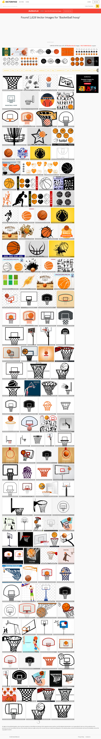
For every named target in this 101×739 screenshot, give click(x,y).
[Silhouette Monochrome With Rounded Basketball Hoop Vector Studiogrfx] (19, 678)
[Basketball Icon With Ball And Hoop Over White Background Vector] (66, 644)
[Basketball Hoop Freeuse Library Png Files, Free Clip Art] (29, 423)
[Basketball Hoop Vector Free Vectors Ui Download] (63, 627)
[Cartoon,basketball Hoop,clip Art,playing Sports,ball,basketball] (14, 137)
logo (53, 70)
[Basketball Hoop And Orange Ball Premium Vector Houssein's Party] (47, 574)
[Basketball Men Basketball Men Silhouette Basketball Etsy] (65, 265)
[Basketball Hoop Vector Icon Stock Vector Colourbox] (66, 661)
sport (35, 70)
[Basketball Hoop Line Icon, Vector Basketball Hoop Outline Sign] (11, 101)
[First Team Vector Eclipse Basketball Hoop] (31, 336)
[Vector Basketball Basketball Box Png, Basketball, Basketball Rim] (10, 118)
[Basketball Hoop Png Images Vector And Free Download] (11, 299)
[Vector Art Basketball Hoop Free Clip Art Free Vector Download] (29, 627)
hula (48, 70)
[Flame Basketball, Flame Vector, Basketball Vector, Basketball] (28, 281)
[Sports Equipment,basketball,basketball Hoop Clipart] (46, 118)
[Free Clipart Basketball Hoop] (27, 610)
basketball (6, 70)
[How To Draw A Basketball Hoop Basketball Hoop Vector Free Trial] (29, 101)
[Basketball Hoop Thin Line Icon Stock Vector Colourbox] (10, 489)
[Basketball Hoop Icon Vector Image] (65, 574)
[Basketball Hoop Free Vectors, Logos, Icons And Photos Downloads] (10, 472)
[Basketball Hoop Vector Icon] (66, 423)
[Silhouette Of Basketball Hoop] (38, 524)
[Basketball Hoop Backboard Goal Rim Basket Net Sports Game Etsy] (14, 371)
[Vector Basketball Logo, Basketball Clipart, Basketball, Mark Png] (22, 153)
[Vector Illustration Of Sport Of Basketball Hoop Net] (66, 524)
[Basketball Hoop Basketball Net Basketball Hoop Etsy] (12, 83)
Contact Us (88, 737)
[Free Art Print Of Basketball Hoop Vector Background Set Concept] (9, 524)
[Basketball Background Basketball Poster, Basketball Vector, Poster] (32, 265)
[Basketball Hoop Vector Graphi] (30, 661)
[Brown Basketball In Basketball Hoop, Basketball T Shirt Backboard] (65, 101)
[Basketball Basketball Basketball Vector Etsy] (26, 215)
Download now (68, 11)
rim (84, 70)
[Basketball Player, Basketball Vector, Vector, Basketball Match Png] (6, 199)
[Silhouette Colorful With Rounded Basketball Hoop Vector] (48, 644)
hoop (12, 70)
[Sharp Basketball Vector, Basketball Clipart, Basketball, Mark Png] (66, 232)
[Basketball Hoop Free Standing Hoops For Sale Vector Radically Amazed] (12, 556)
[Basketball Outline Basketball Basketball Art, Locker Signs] (46, 183)
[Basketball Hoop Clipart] (64, 354)
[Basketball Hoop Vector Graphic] (47, 299)
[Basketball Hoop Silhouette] (29, 299)
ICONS (27, 2)
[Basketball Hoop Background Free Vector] (10, 455)
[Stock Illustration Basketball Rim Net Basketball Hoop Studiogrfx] (66, 118)
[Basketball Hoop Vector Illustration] (66, 489)
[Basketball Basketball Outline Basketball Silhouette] (27, 183)
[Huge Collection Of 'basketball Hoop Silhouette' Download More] (11, 627)
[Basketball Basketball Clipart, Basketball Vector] (40, 153)
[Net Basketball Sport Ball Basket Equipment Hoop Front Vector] (37, 439)
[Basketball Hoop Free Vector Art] (32, 388)
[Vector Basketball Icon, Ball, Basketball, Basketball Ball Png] (9, 183)
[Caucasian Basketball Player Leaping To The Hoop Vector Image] (29, 593)
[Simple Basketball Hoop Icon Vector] (9, 439)
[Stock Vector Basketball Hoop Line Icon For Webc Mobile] (51, 524)
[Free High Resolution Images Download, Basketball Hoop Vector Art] (66, 610)
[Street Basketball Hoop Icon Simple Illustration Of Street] (65, 336)
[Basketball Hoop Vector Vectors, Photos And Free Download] (66, 455)
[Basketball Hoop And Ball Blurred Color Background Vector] (46, 354)
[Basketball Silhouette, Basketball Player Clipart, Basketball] (20, 199)
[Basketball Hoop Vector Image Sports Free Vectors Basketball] (27, 118)
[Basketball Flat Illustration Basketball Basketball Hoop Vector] (47, 101)
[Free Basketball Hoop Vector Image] (63, 507)
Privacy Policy (81, 737)
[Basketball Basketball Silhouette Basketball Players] (64, 183)
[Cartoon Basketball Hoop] (31, 644)
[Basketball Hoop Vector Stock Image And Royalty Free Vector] (25, 539)
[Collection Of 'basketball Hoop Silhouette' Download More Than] (14, 336)
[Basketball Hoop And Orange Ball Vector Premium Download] (11, 317)
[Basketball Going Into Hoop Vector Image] (66, 388)
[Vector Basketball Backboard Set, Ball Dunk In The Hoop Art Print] (11, 354)
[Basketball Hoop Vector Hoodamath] (27, 455)
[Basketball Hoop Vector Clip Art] (27, 489)
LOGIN (89, 2)
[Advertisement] (50, 31)
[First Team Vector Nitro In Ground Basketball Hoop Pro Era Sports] (46, 336)
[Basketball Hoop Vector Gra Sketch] (49, 388)
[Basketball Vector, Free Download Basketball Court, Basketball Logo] (10, 215)
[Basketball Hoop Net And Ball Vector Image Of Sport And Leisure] (10, 423)
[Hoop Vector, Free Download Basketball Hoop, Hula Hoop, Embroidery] (32, 83)
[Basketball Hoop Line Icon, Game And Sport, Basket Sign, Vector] (11, 593)
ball (17, 70)
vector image (28, 70)
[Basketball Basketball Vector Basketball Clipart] (13, 248)
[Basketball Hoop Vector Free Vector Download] (48, 423)
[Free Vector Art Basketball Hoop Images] (67, 539)
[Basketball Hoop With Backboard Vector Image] (47, 317)
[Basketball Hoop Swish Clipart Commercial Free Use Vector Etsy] (12, 574)
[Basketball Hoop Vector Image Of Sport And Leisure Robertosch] (63, 472)
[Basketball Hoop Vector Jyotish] (29, 354)
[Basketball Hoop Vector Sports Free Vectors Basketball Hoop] (66, 83)
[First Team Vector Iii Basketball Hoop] (6, 678)
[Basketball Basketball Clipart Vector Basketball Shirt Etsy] (63, 137)
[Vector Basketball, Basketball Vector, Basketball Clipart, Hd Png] (8, 153)
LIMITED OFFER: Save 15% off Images (65, 46)
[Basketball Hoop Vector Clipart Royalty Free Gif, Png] (41, 539)
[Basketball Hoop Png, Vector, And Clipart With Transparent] (49, 556)
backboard (42, 70)
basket (89, 70)
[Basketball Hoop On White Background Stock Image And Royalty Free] (23, 439)
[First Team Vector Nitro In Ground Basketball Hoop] (49, 439)
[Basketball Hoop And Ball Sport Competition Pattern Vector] (9, 695)
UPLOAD (96, 2)
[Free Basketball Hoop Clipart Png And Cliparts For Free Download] (46, 610)
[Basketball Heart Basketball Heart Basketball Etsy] (11, 168)
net (22, 70)
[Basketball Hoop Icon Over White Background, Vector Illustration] (9, 539)
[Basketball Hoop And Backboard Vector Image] (65, 299)
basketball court (61, 70)
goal (68, 70)
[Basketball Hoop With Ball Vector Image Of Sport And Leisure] (46, 489)
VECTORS (21, 2)
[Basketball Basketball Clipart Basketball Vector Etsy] (39, 137)
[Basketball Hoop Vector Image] (29, 317)
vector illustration (76, 70)
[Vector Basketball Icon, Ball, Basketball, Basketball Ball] (67, 168)
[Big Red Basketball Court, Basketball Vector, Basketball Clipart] (10, 281)
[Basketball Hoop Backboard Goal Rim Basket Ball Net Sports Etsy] (38, 371)
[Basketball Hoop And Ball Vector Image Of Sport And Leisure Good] (30, 574)
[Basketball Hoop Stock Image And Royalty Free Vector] (61, 678)
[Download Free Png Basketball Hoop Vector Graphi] (65, 593)
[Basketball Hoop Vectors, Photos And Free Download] (66, 556)
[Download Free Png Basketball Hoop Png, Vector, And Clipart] (46, 593)
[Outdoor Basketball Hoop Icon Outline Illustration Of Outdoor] (24, 524)
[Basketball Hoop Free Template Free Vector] (32, 556)
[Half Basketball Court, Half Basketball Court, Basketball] (62, 153)
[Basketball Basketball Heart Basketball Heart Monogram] (32, 168)
